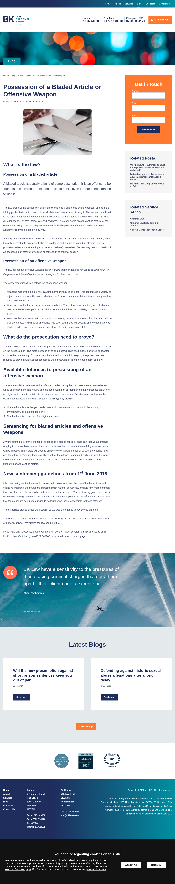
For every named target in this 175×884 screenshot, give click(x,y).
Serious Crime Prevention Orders (147, 229)
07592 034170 (38, 819)
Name (135, 91)
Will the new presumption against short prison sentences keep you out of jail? (147, 167)
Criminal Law (36, 101)
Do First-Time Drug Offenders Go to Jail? (147, 184)
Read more (21, 697)
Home (108, 4)
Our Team (150, 4)
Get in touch (161, 19)
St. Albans (109, 18)
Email (135, 103)
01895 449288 (38, 815)
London (86, 18)
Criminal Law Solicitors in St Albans (144, 224)
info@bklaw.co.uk (36, 827)
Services (129, 4)
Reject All (156, 865)
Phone (135, 115)
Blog (139, 4)
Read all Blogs (86, 727)
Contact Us (164, 4)
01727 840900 (72, 811)
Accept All (131, 865)
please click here (96, 869)
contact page (79, 536)
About (118, 4)
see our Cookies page (18, 869)
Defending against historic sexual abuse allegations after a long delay (147, 177)
